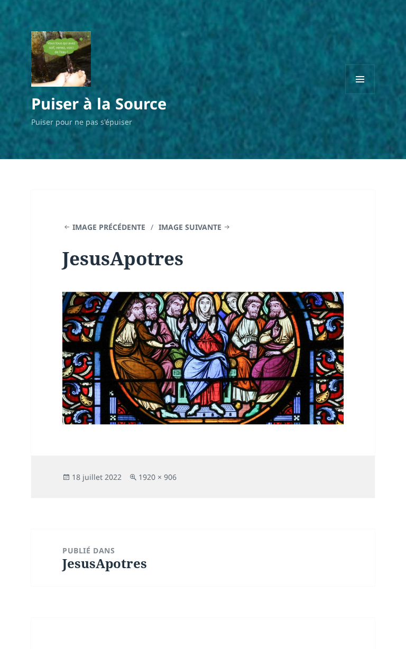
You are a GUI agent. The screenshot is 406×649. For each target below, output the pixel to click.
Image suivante (190, 227)
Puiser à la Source (99, 103)
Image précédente (108, 227)
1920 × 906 (158, 477)
